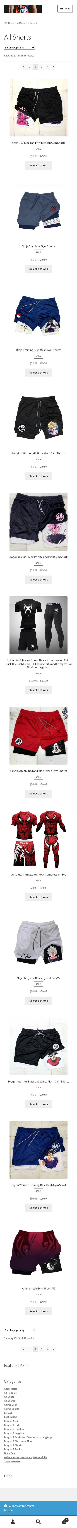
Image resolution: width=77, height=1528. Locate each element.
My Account (13, 1522)
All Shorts (22, 23)
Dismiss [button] (9, 1510)
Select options (38, 165)
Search (38, 1522)
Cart (59, 1518)
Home (11, 23)
